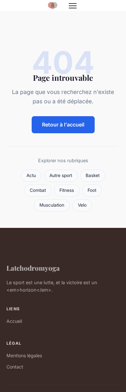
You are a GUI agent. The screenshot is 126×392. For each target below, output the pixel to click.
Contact (14, 366)
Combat (38, 190)
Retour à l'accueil (63, 124)
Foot (92, 190)
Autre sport (60, 175)
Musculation (51, 205)
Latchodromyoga (33, 267)
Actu (31, 175)
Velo (82, 205)
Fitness (66, 190)
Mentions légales (24, 355)
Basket (93, 175)
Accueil (14, 321)
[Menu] (72, 6)
